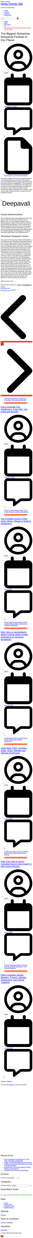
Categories (4, 1185)
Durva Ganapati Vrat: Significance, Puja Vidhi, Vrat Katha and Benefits (14, 409)
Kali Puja (12, 180)
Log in (6, 1203)
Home (6, 10)
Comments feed (9, 1206)
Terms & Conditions (7, 1222)
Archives (3, 1178)
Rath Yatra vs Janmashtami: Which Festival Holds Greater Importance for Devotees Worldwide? (14, 636)
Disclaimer (4, 1230)
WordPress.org (9, 1207)
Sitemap (3, 1215)
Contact (6, 12)
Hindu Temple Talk (12, 3)
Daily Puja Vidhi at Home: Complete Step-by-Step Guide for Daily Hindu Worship (16, 864)
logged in (12, 1084)
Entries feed (8, 1204)
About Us (7, 13)
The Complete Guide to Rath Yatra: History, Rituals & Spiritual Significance (16, 521)
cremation (19, 181)
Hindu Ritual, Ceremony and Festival (15, 175)
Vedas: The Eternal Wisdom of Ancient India (18, 1162)
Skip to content (5, 1)
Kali (2, 181)
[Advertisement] (16, 1103)
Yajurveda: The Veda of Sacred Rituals (16, 1170)
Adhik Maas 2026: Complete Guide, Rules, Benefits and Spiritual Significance (14, 750)
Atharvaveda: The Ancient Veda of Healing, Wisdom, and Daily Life (17, 1167)
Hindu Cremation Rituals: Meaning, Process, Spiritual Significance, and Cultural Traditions (13, 979)
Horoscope (7, 15)
